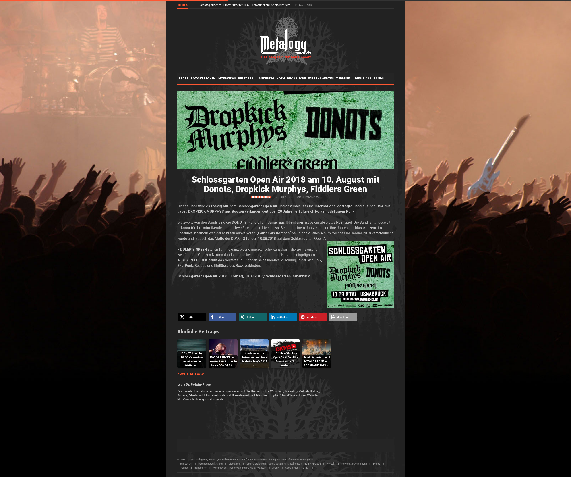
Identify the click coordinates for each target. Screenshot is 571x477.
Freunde (184, 467)
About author (190, 374)
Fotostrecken (203, 78)
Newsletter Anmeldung (354, 463)
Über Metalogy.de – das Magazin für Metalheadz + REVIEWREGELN (284, 463)
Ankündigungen (272, 78)
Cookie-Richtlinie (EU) (297, 467)
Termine (343, 78)
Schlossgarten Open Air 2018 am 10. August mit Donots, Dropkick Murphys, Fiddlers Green (285, 184)
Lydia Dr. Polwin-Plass (308, 197)
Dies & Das (363, 78)
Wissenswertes (321, 78)
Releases (246, 78)
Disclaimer (235, 463)
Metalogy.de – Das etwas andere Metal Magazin (239, 467)
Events (376, 463)
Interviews (227, 78)
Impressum (186, 463)
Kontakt (331, 463)
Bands (379, 78)
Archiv (275, 467)
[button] (192, 317)
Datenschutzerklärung (210, 463)
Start (183, 78)
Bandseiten (200, 467)
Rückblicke (296, 78)
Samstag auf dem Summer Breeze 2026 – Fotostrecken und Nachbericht (245, 5)
